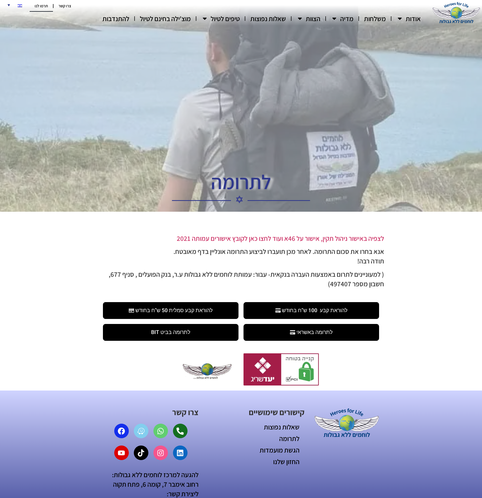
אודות (413, 18)
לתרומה (289, 438)
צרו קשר (64, 6)
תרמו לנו (41, 6)
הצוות (313, 18)
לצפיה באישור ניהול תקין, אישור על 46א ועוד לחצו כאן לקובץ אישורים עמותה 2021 (280, 238)
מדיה (346, 18)
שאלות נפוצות (268, 18)
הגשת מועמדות (279, 450)
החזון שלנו (286, 461)
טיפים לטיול (225, 18)
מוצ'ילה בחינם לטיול (165, 18)
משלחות (375, 18)
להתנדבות (115, 18)
